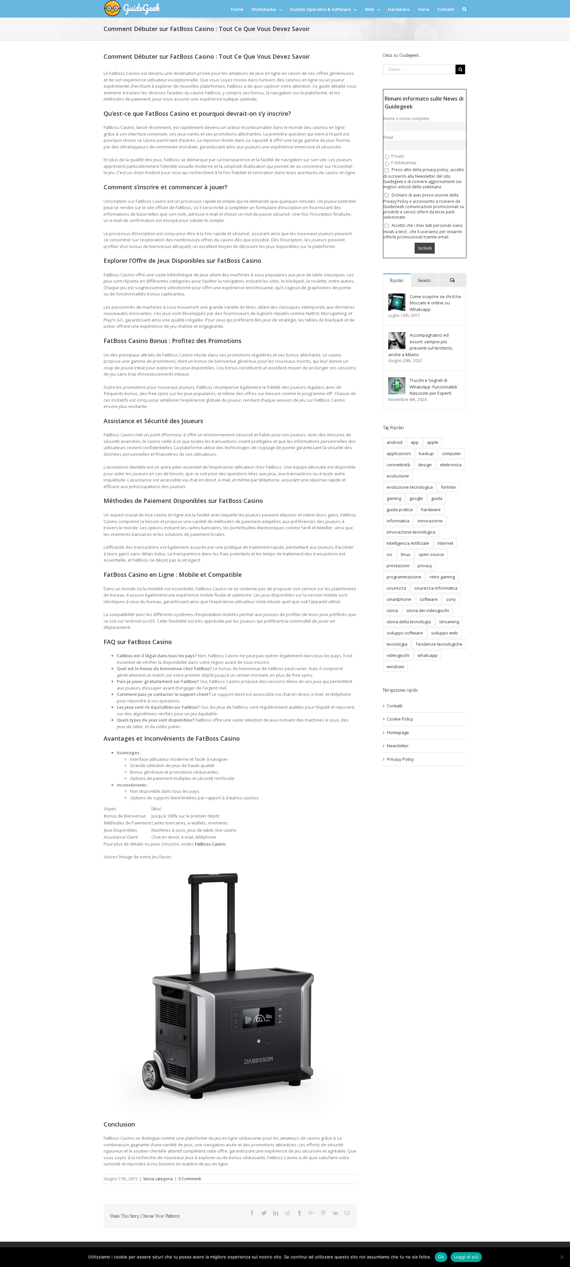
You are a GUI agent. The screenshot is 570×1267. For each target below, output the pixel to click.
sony (451, 599)
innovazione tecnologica (411, 532)
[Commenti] (452, 280)
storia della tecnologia (409, 622)
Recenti (424, 280)
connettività (398, 465)
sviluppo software (405, 633)
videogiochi (398, 655)
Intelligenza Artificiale (408, 543)
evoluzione (398, 476)
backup (426, 453)
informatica (398, 521)
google (416, 498)
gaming (394, 498)
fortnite (448, 487)
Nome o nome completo (406, 118)
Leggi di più (466, 1256)
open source (431, 554)
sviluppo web (444, 633)
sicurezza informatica (436, 588)
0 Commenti (189, 1179)
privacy (425, 566)
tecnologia (397, 644)
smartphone (399, 599)
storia (392, 610)
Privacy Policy (400, 759)
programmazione (404, 577)
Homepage (398, 732)
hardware (431, 509)
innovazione (430, 521)
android (394, 442)
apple (432, 442)
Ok (441, 1256)
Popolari (397, 280)
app (415, 442)
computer (451, 453)
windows (395, 666)
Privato (397, 156)
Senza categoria (158, 1179)
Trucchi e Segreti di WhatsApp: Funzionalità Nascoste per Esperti (433, 386)
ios (390, 554)
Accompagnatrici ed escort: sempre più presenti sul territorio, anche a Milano (420, 344)
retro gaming (442, 577)
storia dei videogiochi (427, 610)
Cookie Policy (400, 719)
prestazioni (398, 566)
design (425, 465)
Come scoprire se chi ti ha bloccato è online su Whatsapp (435, 303)
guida (436, 498)
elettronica (450, 465)
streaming (449, 622)
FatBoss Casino (210, 844)
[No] (561, 1257)
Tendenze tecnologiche (439, 644)
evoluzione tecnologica (410, 487)
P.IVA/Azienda (403, 162)
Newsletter (398, 746)
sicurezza (396, 588)
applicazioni (399, 453)
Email (388, 137)
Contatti (394, 706)
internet (445, 543)
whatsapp (428, 655)
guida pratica (400, 509)
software (429, 599)
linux (405, 554)
